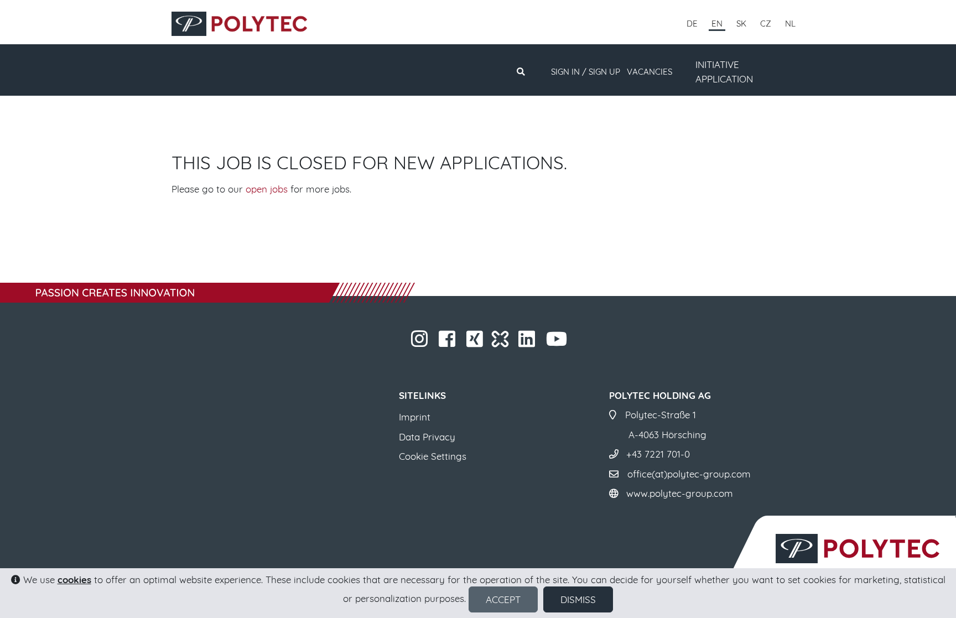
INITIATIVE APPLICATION (724, 72)
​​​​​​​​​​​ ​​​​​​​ (568, 342)
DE (692, 23)
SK (741, 23)
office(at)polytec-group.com (689, 474)
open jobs (267, 189)
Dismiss (578, 599)
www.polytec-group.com (679, 493)
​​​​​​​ (429, 342)
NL (790, 23)
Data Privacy (427, 437)
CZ (765, 23)
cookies (74, 579)
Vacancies (649, 71)
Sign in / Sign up (585, 71)
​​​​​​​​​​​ (536, 342)
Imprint (414, 417)
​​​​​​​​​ (484, 342)
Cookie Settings (432, 456)
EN (717, 23)
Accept (503, 599)
